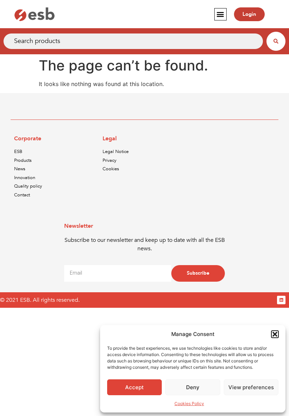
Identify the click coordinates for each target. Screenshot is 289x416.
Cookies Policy (189, 403)
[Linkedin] (281, 300)
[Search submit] (275, 41)
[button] (274, 334)
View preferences (251, 387)
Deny (192, 387)
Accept (134, 387)
